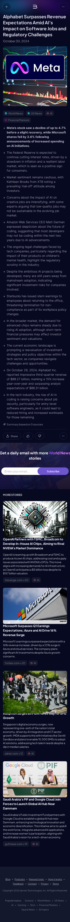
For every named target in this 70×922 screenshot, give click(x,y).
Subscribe (53, 471)
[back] (6, 6)
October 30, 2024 (16, 41)
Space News (28, 909)
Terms (56, 883)
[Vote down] (39, 436)
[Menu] (63, 6)
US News (59, 900)
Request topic (36, 879)
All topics (44, 909)
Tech (32, 905)
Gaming (22, 905)
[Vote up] (28, 436)
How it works (55, 879)
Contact (32, 883)
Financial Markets (48, 905)
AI (12, 905)
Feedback (18, 883)
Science (29, 900)
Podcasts (20, 879)
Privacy (45, 883)
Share (14, 436)
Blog (7, 879)
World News (44, 900)
